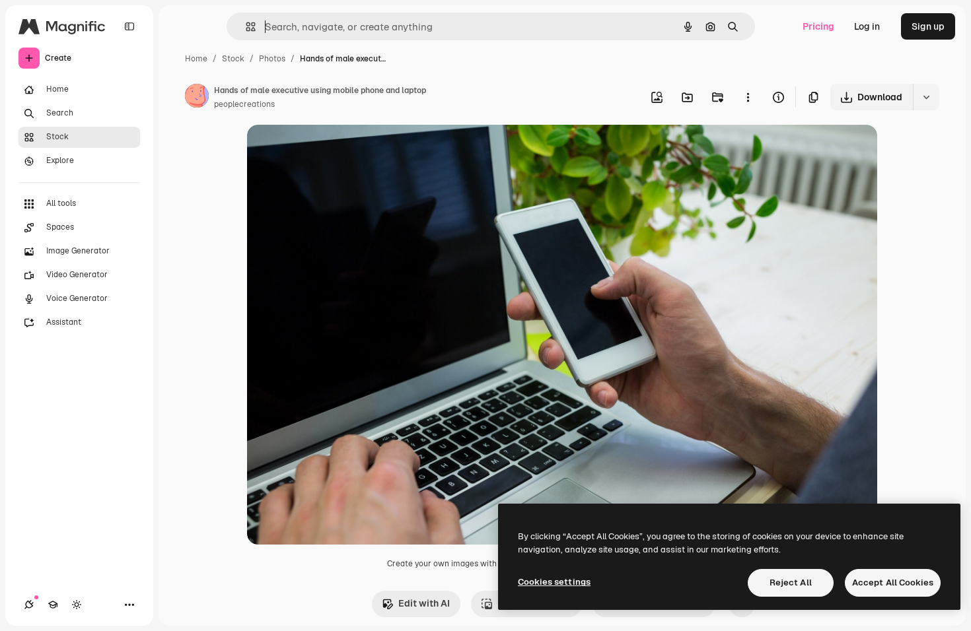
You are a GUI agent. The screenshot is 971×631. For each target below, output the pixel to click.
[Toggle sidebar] (129, 26)
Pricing (818, 26)
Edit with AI (424, 603)
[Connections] (29, 604)
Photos (272, 58)
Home (196, 58)
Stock (233, 58)
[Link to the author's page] (197, 98)
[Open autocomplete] (245, 27)
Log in (867, 26)
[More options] (748, 97)
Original (331, 150)
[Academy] (52, 604)
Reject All (791, 582)
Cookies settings (554, 581)
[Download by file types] (926, 97)
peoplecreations (244, 104)
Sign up (928, 26)
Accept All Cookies (892, 582)
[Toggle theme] (76, 604)
